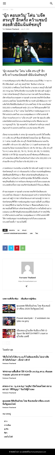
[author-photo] (27, 274)
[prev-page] (4, 343)
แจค (31, 233)
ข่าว (5, 421)
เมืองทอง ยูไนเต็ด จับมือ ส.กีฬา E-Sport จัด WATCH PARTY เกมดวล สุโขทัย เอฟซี (32, 333)
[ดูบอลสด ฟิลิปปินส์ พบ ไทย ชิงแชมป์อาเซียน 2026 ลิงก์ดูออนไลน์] (9, 308)
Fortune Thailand (12, 29)
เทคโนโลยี (8, 437)
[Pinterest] (16, 248)
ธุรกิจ (6, 429)
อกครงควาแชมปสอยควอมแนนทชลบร (15, 233)
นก (18, 230)
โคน (36, 233)
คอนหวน (12, 230)
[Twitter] (11, 248)
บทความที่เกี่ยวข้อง (10, 299)
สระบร (24, 230)
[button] (51, 3)
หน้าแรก (5, 9)
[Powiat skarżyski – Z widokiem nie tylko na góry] (9, 321)
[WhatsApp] (22, 248)
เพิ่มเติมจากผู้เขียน (28, 299)
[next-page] (8, 343)
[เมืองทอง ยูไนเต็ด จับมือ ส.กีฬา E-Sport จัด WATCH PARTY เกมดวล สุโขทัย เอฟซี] (9, 333)
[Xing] (27, 286)
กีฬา (12, 9)
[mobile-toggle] (4, 3)
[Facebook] (5, 248)
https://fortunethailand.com (27, 281)
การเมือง (7, 425)
